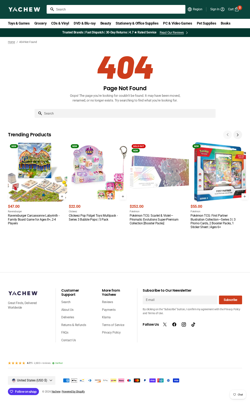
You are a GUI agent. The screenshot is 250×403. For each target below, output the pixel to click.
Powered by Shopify (73, 391)
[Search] (51, 9)
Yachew (55, 391)
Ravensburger (15, 211)
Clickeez (73, 211)
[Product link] (37, 184)
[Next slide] (237, 134)
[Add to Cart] (62, 196)
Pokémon (135, 211)
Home (11, 42)
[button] (194, 9)
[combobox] (120, 9)
